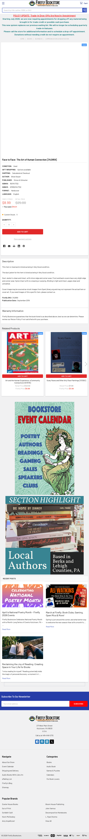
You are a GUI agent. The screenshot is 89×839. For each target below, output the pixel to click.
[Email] (9, 246)
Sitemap (5, 787)
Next (86, 364)
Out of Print (6, 808)
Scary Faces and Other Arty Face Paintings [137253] (66, 380)
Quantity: (6, 220)
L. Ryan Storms (51, 817)
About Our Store (8, 762)
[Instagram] (42, 742)
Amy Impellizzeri (8, 821)
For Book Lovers (53, 779)
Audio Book (51, 766)
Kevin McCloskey (8, 817)
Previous (3, 364)
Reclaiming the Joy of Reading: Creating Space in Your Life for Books (22, 665)
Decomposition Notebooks (56, 812)
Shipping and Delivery (10, 770)
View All (48, 821)
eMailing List (7, 779)
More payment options (22, 239)
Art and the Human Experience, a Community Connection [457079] (22, 381)
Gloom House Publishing (54, 804)
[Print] (14, 246)
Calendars (50, 775)
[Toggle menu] (3, 3)
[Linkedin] (19, 246)
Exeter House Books (10, 804)
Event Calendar (8, 766)
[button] (44, 448)
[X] (52, 742)
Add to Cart (23, 376)
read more (6, 629)
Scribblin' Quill (7, 812)
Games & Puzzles (53, 770)
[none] (44, 99)
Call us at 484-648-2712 (44, 735)
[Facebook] (4, 246)
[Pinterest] (24, 246)
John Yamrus (50, 808)
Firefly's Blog (7, 783)
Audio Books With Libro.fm (12, 775)
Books (49, 762)
